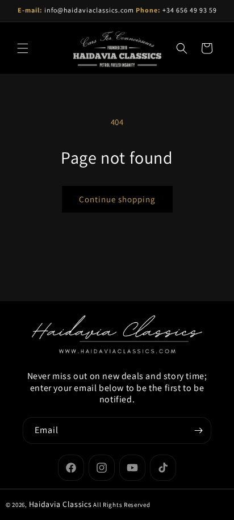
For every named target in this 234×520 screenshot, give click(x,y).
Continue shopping (117, 199)
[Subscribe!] (198, 430)
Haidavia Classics (60, 504)
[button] (22, 48)
